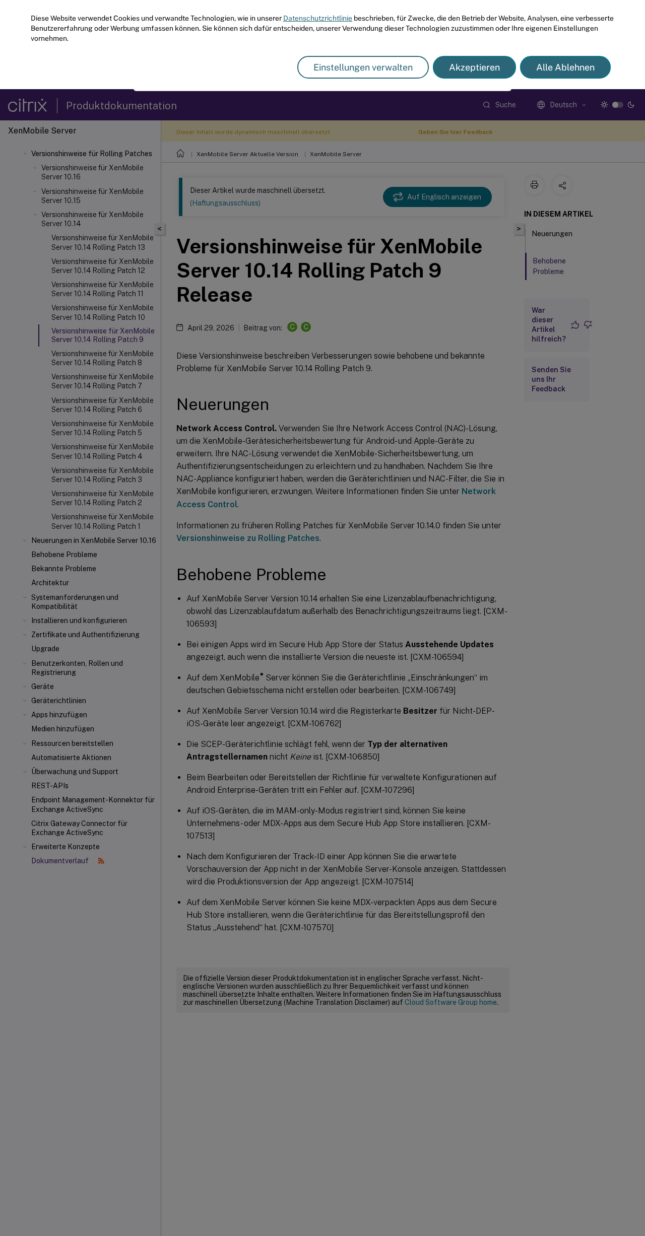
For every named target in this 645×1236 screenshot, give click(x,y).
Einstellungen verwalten (363, 67)
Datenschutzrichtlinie (317, 18)
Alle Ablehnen (565, 67)
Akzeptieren (474, 67)
